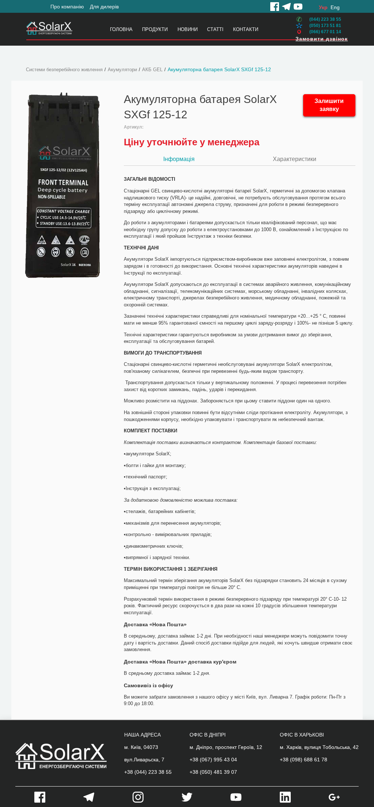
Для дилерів (104, 6)
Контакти (245, 29)
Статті (215, 29)
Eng (335, 7)
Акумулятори (122, 69)
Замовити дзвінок (321, 39)
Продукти (155, 29)
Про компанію (67, 6)
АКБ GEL (152, 69)
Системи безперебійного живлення (64, 69)
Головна (121, 29)
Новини (188, 29)
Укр (323, 7)
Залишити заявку (329, 105)
